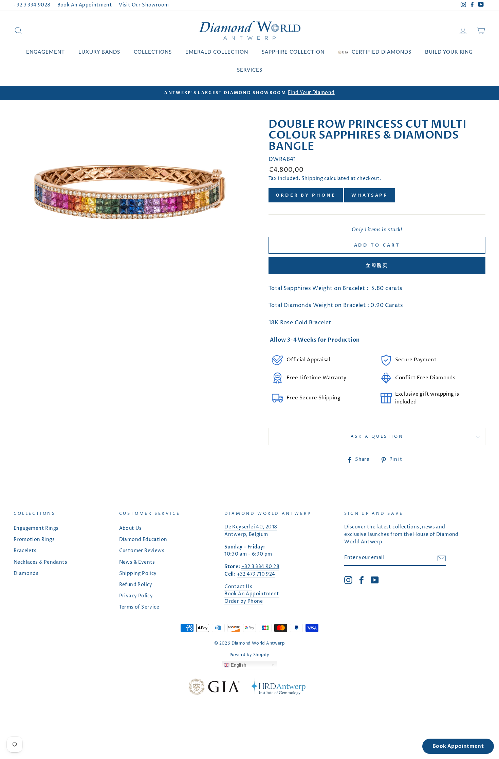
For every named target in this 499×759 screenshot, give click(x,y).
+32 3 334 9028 (32, 5)
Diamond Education (143, 540)
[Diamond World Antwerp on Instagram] (348, 580)
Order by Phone (306, 195)
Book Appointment (458, 746)
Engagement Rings (36, 528)
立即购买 (377, 266)
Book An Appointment (84, 5)
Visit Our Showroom (144, 5)
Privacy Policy (136, 596)
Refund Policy (135, 585)
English (237, 665)
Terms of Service (139, 607)
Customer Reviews (141, 551)
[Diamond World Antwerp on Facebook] (361, 580)
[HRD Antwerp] (276, 688)
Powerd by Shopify (249, 655)
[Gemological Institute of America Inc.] (214, 688)
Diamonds (26, 574)
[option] (249, 93)
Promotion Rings (34, 540)
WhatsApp (369, 195)
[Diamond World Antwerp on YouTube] (375, 580)
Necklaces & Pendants (40, 562)
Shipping (312, 179)
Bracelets (25, 551)
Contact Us (238, 587)
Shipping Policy (138, 574)
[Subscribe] (441, 558)
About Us (130, 528)
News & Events (137, 562)
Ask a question (377, 436)
